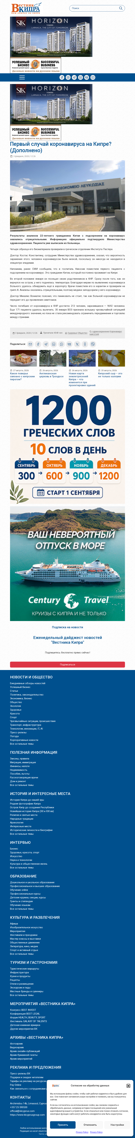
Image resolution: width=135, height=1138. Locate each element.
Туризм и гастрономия (33, 962)
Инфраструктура (19, 972)
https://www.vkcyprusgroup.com (27, 1114)
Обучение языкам (20, 905)
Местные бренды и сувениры (26, 991)
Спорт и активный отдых (24, 950)
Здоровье (72, 333)
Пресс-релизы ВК (20, 1073)
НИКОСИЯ (94, 334)
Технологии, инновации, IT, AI (26, 728)
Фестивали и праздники (23, 935)
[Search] (121, 8)
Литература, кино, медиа (24, 946)
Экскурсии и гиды (20, 987)
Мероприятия (17, 931)
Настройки (117, 1124)
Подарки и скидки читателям (26, 1077)
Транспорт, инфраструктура (25, 724)
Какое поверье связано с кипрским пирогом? (22, 376)
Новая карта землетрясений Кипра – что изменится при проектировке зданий (82, 379)
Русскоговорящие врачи (24, 777)
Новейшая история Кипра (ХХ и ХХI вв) (32, 811)
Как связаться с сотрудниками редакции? (34, 1088)
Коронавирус (116, 331)
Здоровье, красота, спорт (24, 852)
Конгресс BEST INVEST (23, 1009)
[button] (128, 1085)
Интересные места (20, 826)
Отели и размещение (22, 983)
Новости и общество (31, 677)
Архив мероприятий (21, 1058)
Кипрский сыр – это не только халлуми (110, 375)
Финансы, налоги (19, 766)
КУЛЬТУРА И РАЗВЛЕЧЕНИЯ (35, 917)
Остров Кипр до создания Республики (32, 807)
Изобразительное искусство (26, 927)
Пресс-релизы (18, 732)
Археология (16, 822)
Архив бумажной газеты (24, 1055)
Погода (14, 736)
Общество (82, 333)
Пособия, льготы (19, 773)
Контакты (20, 1097)
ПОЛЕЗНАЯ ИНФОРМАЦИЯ (33, 752)
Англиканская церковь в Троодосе (51, 375)
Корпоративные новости (24, 740)
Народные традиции (21, 818)
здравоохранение (100, 331)
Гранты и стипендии (21, 901)
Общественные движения (25, 942)
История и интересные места (40, 793)
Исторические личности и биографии (31, 830)
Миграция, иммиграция (23, 762)
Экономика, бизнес (21, 698)
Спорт (13, 717)
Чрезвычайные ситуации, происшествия (32, 721)
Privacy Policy (82, 1132)
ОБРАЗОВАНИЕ (23, 876)
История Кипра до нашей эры (27, 799)
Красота (15, 713)
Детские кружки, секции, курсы (28, 897)
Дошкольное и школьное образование (32, 882)
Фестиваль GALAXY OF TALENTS (28, 1021)
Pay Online (15, 1084)
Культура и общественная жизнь (28, 863)
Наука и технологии (21, 860)
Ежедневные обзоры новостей (27, 683)
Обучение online (19, 889)
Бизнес (14, 848)
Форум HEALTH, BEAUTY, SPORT (27, 1017)
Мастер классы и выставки (25, 938)
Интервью (20, 842)
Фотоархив (16, 1043)
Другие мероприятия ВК (23, 1028)
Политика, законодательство (26, 694)
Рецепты (15, 980)
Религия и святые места (23, 815)
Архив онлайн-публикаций (25, 1051)
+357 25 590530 (18, 1107)
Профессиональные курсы (25, 893)
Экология (15, 706)
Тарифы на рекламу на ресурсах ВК (30, 1081)
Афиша (14, 923)
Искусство (16, 856)
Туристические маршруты (24, 968)
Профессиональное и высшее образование (35, 886)
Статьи (14, 690)
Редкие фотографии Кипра (25, 803)
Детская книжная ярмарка (25, 1025)
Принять (63, 1124)
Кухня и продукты (20, 976)
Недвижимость (18, 769)
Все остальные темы (22, 743)
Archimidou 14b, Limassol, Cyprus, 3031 (31, 1103)
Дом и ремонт (18, 781)
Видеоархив (17, 1047)
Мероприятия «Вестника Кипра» (42, 1004)
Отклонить (90, 1124)
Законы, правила (19, 758)
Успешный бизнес (20, 687)
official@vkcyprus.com (22, 1111)
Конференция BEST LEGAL (25, 1013)
